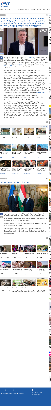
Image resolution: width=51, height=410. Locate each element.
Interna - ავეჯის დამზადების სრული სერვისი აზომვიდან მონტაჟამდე (5, 289)
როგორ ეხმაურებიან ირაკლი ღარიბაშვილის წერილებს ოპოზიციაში (29, 270)
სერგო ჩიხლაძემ (18, 64)
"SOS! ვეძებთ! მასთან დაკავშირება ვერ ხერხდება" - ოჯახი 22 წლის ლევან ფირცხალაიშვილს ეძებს (5, 170)
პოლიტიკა (7, 9)
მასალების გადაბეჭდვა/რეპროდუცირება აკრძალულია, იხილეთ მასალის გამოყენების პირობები (12, 394)
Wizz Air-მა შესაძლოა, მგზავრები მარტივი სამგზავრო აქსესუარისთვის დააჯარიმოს (4, 272)
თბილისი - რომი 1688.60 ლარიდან (42, 153)
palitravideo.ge (2, 173)
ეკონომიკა (38, 9)
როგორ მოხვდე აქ (43, 126)
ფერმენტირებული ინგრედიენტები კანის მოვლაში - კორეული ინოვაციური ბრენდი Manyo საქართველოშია (42, 290)
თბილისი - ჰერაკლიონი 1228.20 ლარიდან (17, 153)
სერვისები (16, 390)
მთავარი (2, 9)
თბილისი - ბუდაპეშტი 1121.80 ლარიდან (29, 153)
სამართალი (13, 9)
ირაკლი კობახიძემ (29, 57)
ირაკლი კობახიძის (9, 65)
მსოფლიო (27, 9)
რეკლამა (22, 390)
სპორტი (43, 9)
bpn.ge (1, 274)
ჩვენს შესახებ (9, 390)
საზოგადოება (21, 9)
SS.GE (2, 126)
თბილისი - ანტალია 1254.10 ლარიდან (4, 153)
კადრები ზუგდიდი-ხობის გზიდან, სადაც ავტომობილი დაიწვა (42, 169)
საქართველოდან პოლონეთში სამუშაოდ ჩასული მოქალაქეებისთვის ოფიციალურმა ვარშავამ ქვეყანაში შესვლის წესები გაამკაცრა (42, 273)
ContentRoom (44, 278)
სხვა (2, 12)
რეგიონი (33, 9)
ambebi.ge (2, 258)
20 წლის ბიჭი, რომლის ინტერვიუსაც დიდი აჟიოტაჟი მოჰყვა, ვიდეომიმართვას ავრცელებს (17, 170)
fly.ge (1, 157)
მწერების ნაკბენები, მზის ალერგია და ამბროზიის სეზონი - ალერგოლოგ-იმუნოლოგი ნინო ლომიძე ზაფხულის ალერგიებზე (17, 290)
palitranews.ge (27, 274)
